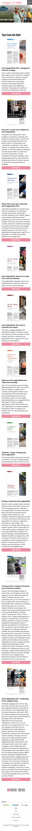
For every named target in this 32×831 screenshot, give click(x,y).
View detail (16, 93)
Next (23, 790)
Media (16, 808)
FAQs (16, 811)
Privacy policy (16, 814)
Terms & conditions (16, 817)
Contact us (16, 820)
